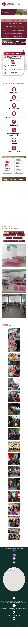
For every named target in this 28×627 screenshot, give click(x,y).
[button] (19, 4)
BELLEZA (6, 232)
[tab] (14, 20)
